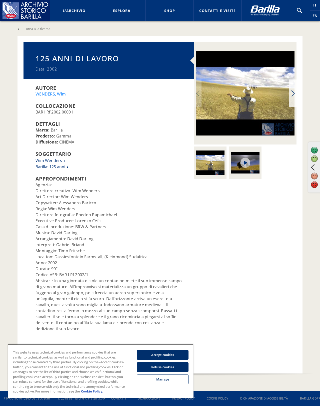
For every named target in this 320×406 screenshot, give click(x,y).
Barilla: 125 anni (51, 167)
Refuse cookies (162, 367)
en (316, 17)
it (316, 6)
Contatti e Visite (217, 10)
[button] (299, 10)
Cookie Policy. (92, 391)
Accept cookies (162, 354)
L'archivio (74, 10)
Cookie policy (217, 398)
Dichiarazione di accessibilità (264, 398)
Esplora (121, 10)
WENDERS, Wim (51, 94)
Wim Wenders (49, 160)
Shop (169, 10)
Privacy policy (183, 398)
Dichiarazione (149, 398)
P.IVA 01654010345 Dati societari (27, 398)
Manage (162, 379)
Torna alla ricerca (37, 28)
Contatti (118, 398)
